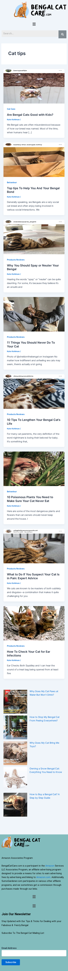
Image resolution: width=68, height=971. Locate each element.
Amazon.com (43, 877)
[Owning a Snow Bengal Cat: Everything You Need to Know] (15, 779)
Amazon (49, 865)
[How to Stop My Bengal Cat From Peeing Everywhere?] (15, 727)
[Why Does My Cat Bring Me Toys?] (15, 753)
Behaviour (12, 182)
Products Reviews (16, 260)
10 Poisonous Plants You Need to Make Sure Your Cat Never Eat (30, 499)
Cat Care (11, 109)
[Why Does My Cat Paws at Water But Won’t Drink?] (15, 702)
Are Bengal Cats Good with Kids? (30, 114)
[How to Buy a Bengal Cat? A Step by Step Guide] (15, 805)
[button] (34, 24)
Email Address (9, 948)
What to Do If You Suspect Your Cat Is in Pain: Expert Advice (33, 576)
